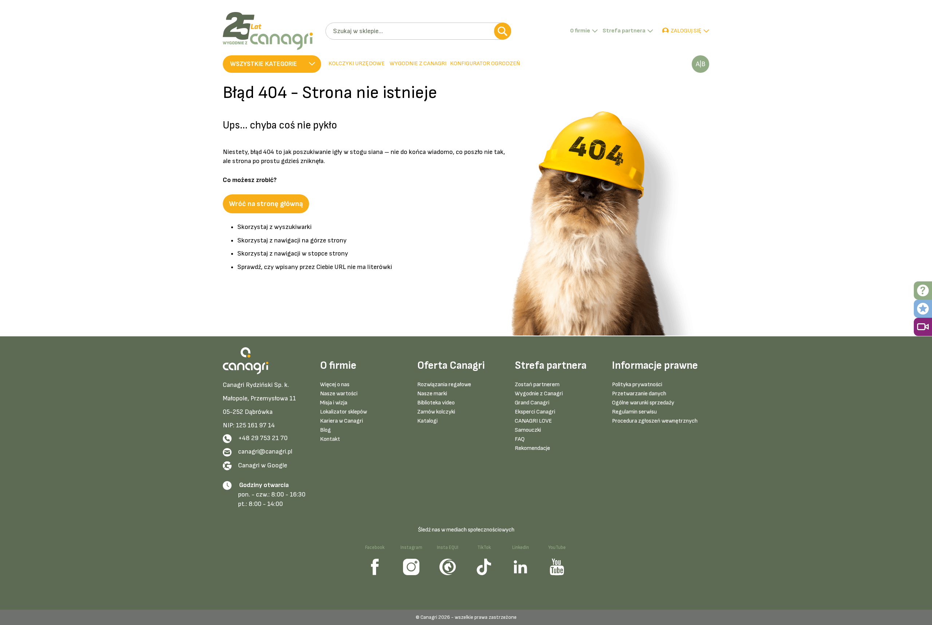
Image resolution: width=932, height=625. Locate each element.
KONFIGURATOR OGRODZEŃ (485, 63)
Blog (325, 430)
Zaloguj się (686, 30)
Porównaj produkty (700, 64)
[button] (272, 64)
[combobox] (418, 31)
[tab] (417, 64)
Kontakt (330, 439)
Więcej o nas (335, 384)
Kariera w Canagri (341, 421)
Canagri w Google (262, 465)
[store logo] (271, 31)
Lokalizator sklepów (343, 411)
